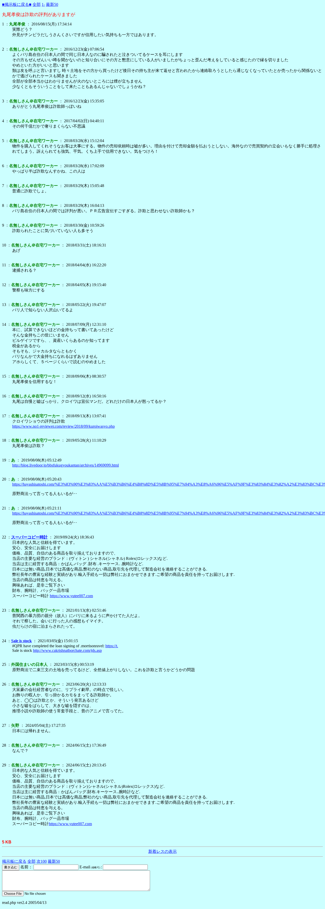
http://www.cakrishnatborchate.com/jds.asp (67, 650)
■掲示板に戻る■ (16, 4)
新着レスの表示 (162, 851)
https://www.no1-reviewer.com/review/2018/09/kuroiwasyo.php (63, 426)
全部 (36, 4)
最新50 (52, 4)
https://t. (111, 646)
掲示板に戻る (14, 861)
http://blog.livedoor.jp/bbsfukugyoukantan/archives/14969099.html (65, 465)
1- (43, 4)
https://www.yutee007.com (71, 596)
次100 (42, 861)
